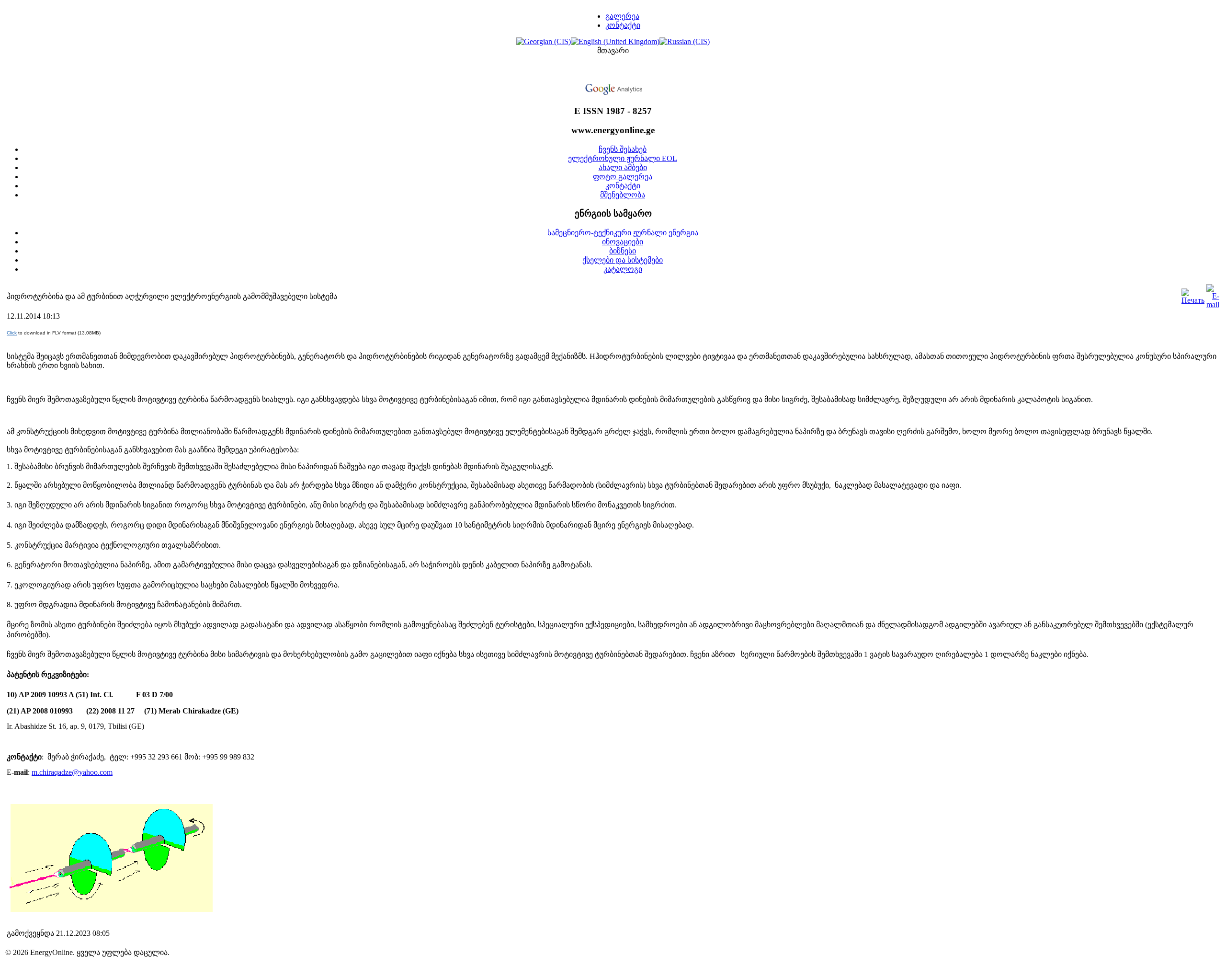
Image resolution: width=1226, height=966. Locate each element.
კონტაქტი (622, 25)
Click (12, 332)
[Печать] (1192, 300)
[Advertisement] (613, 69)
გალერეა (622, 16)
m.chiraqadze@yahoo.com (72, 772)
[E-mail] (1212, 304)
